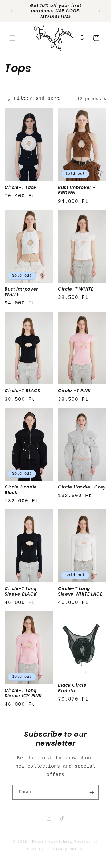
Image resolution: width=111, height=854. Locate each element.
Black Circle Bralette (72, 688)
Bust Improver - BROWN (77, 190)
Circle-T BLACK (23, 390)
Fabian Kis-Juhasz (52, 842)
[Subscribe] (91, 792)
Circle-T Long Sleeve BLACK (21, 591)
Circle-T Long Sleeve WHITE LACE (80, 591)
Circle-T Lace (20, 187)
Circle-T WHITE (75, 289)
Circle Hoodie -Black (23, 489)
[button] (12, 38)
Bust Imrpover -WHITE (23, 292)
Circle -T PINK (74, 390)
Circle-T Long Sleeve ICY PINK (23, 693)
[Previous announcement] (11, 11)
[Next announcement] (99, 11)
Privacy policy (67, 849)
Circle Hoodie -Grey (82, 487)
